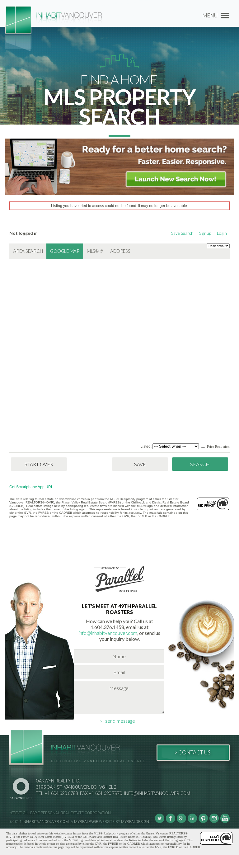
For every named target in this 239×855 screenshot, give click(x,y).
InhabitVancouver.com (45, 822)
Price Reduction (218, 446)
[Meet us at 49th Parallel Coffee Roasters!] (119, 593)
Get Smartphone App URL (31, 487)
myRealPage (86, 822)
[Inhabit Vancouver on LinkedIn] (192, 822)
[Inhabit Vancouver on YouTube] (225, 822)
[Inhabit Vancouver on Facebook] (170, 822)
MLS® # (95, 251)
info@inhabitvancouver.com (108, 633)
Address (120, 251)
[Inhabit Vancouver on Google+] (181, 822)
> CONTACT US (192, 752)
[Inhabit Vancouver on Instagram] (214, 822)
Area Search (28, 251)
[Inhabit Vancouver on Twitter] (159, 822)
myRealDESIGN (135, 822)
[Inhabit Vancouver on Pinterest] (203, 822)
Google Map (64, 251)
